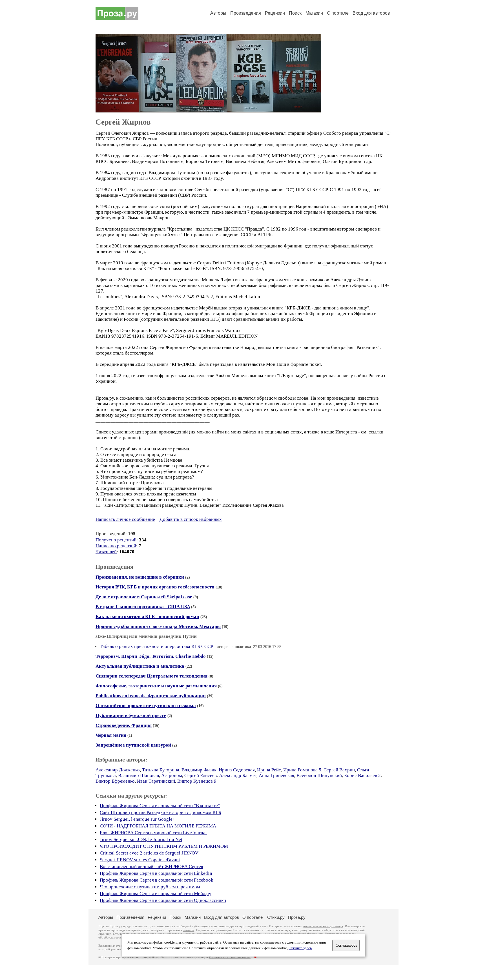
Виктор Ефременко (115, 781)
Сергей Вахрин (339, 770)
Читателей (106, 551)
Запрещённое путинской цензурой (133, 745)
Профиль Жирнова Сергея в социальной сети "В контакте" (160, 805)
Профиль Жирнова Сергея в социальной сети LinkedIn (156, 873)
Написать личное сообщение (125, 519)
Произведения (245, 13)
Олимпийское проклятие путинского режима (146, 705)
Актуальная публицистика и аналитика (140, 666)
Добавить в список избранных (191, 519)
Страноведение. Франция (124, 725)
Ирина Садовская (237, 770)
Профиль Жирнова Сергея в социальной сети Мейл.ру (155, 893)
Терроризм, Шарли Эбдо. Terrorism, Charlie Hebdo (151, 656)
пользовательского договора (323, 926)
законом (188, 930)
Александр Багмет (237, 775)
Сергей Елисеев (200, 775)
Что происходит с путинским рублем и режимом (150, 886)
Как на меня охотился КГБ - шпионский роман (147, 616)
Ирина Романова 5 (302, 770)
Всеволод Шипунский (319, 775)
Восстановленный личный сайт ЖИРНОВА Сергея (151, 866)
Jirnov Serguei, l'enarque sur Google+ (137, 819)
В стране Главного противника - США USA (143, 606)
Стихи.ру (276, 917)
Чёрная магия (111, 735)
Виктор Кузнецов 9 (196, 781)
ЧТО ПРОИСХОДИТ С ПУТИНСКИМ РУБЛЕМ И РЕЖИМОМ (164, 846)
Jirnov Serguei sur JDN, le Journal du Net (141, 839)
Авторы (218, 13)
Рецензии (275, 13)
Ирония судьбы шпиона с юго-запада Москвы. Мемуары (158, 626)
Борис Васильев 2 (362, 775)
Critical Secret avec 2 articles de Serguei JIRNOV (149, 853)
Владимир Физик (198, 770)
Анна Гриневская (276, 775)
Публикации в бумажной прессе (131, 715)
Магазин (314, 13)
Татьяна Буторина (160, 770)
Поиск (295, 13)
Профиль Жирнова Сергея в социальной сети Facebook (156, 880)
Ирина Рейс (269, 770)
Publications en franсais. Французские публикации (151, 695)
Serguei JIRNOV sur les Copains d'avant (140, 859)
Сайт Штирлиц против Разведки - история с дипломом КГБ (160, 812)
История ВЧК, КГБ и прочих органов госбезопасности (155, 587)
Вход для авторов (371, 13)
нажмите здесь (300, 948)
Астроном (171, 775)
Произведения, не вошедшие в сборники (140, 577)
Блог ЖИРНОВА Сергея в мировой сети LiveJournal (153, 832)
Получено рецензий (116, 540)
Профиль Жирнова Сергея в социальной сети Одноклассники (163, 900)
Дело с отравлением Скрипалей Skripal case (144, 596)
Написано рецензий (116, 545)
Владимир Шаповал (138, 775)
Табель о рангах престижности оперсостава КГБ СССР (156, 646)
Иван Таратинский (156, 781)
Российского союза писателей (230, 957)
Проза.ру (297, 917)
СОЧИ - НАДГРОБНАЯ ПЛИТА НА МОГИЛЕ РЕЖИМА (158, 826)
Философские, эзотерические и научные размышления (156, 686)
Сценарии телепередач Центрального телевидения (151, 676)
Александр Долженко (118, 770)
